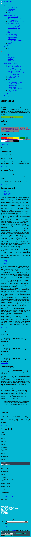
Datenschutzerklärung (6, 535)
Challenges (14, 20)
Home (2, 105)
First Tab (6, 191)
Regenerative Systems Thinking (19, 25)
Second (6, 261)
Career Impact (15, 26)
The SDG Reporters (16, 40)
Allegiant (13, 530)
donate (9, 43)
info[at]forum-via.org (8, 496)
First (5, 260)
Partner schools (15, 35)
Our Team (10, 10)
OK (17, 533)
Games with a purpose (14, 28)
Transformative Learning (11, 15)
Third (5, 263)
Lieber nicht (22, 533)
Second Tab (7, 193)
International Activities (14, 23)
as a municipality (12, 37)
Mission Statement (13, 7)
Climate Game (11, 29)
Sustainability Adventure (14, 18)
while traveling (12, 39)
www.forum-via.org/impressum (7, 526)
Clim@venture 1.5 (13, 17)
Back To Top (4, 144)
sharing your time (12, 42)
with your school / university (15, 34)
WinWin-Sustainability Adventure (17, 21)
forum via (10, 1)
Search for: (4, 521)
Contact (6, 45)
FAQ (9, 31)
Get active (7, 32)
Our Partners (11, 12)
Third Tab (7, 194)
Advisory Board (12, 14)
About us (6, 6)
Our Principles (11, 9)
